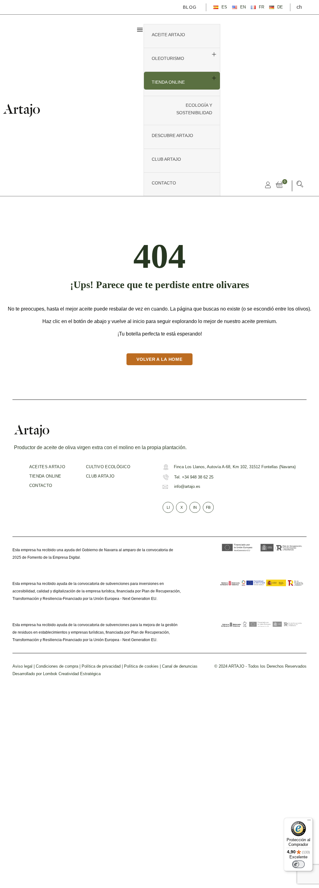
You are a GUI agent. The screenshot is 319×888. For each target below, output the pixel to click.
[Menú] (309, 821)
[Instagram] (32, 7)
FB (208, 507)
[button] (300, 185)
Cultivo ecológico (108, 466)
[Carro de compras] (280, 185)
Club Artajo (100, 476)
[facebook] (14, 7)
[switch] (298, 864)
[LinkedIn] (41, 7)
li (168, 507)
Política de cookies (141, 666)
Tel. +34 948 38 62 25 (193, 477)
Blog (190, 7)
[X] (23, 7)
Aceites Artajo (47, 466)
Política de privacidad (101, 666)
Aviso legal (22, 666)
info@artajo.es (187, 486)
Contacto (40, 485)
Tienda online (45, 476)
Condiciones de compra (57, 666)
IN (195, 507)
